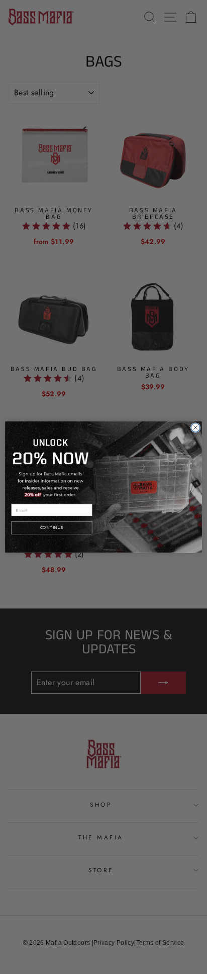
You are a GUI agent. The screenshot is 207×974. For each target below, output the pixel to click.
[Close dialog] (195, 427)
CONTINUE (51, 527)
